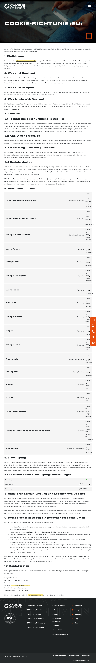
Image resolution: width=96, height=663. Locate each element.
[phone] (93, 331)
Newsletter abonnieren (56, 620)
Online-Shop (57, 630)
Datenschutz (74, 655)
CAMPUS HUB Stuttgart (36, 627)
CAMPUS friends (58, 605)
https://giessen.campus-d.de (26, 61)
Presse (55, 614)
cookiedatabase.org (34, 595)
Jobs (54, 610)
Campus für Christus (34, 605)
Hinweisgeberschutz (60, 634)
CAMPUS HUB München (35, 619)
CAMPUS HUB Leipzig (35, 614)
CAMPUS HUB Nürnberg (36, 623)
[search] (93, 326)
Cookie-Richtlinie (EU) (82, 660)
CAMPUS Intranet (59, 655)
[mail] (93, 320)
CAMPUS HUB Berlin (34, 610)
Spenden (55, 625)
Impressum (86, 655)
